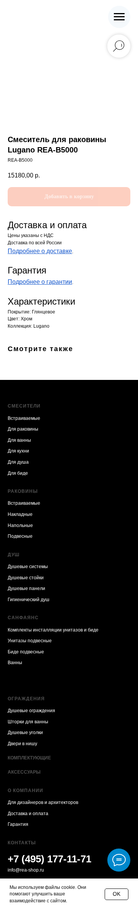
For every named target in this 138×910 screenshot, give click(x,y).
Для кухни (18, 451)
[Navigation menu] (119, 17)
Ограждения (26, 698)
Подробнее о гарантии (40, 281)
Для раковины (23, 429)
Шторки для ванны (28, 721)
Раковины (23, 491)
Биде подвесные (26, 652)
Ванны (15, 662)
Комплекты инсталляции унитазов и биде (53, 630)
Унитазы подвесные (30, 640)
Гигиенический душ (28, 599)
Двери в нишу (22, 743)
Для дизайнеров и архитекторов (43, 802)
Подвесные (20, 536)
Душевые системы (28, 566)
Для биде (18, 473)
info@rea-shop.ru (26, 870)
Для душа (18, 462)
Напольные (20, 525)
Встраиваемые (24, 418)
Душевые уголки (25, 732)
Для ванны (19, 440)
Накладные (20, 514)
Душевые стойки (26, 577)
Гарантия (18, 824)
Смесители (24, 406)
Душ (14, 554)
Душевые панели (26, 588)
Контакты (22, 842)
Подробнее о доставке (40, 251)
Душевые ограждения (31, 710)
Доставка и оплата (28, 813)
